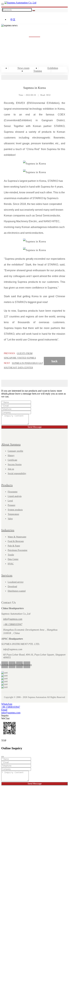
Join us (11, 469)
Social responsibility (17, 473)
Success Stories (15, 464)
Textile (11, 555)
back (54, 361)
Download (12, 586)
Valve (10, 518)
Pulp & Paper (14, 546)
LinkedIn (12, 664)
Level (10, 501)
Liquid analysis (15, 496)
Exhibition (52, 68)
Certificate (12, 460)
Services (6, 575)
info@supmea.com (12, 619)
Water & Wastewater (17, 537)
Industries (7, 530)
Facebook (4, 664)
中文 (12, 19)
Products (7, 485)
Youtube (19, 664)
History (11, 455)
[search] (2, 4)
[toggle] (2, 3)
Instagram (26, 664)
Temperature (13, 514)
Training (37, 71)
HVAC (11, 564)
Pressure (11, 505)
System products (15, 509)
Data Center (13, 559)
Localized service (15, 582)
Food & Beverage (16, 541)
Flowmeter (12, 492)
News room (23, 68)
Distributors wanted (17, 591)
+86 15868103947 (12, 624)
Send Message (35, 427)
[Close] (2, 756)
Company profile (15, 451)
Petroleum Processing (17, 550)
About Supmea (11, 444)
